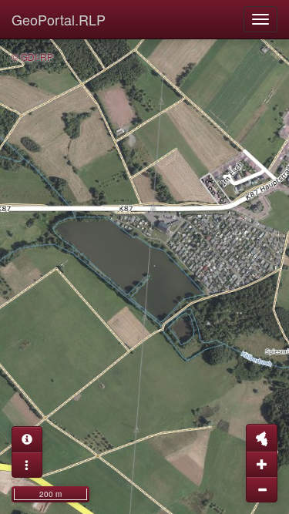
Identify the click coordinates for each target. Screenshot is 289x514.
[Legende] (27, 465)
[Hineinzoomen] (261, 464)
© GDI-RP (32, 56)
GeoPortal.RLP (59, 19)
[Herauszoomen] (261, 489)
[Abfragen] (27, 439)
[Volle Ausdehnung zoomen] (261, 438)
